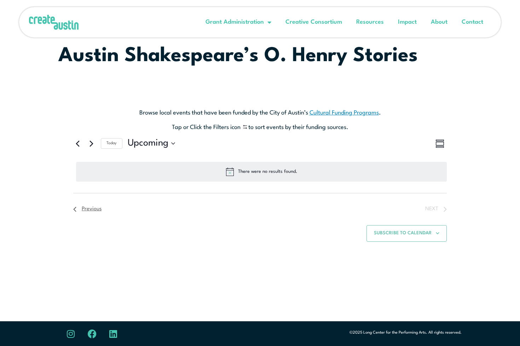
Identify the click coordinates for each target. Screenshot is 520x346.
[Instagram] (71, 333)
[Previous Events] (77, 143)
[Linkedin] (113, 333)
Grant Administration (235, 22)
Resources (370, 22)
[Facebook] (92, 333)
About (439, 22)
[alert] (261, 172)
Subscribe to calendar (403, 233)
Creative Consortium (313, 22)
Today (111, 143)
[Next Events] (91, 143)
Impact (407, 22)
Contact (472, 22)
